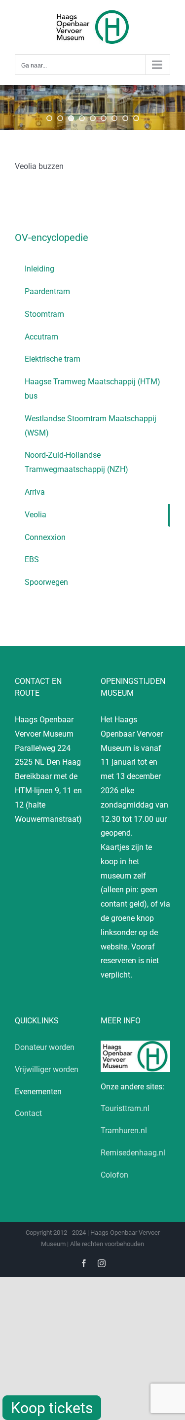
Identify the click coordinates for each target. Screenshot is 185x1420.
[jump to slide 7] (114, 118)
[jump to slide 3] (71, 118)
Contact (28, 1113)
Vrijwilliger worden (46, 1069)
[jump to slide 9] (136, 118)
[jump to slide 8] (125, 118)
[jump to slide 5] (93, 118)
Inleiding (39, 268)
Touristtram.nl (125, 1108)
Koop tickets (52, 1408)
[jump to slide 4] (82, 118)
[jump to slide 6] (104, 118)
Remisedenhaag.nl (133, 1152)
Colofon (114, 1175)
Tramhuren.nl (124, 1130)
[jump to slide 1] (49, 118)
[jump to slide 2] (60, 118)
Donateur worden (44, 1047)
